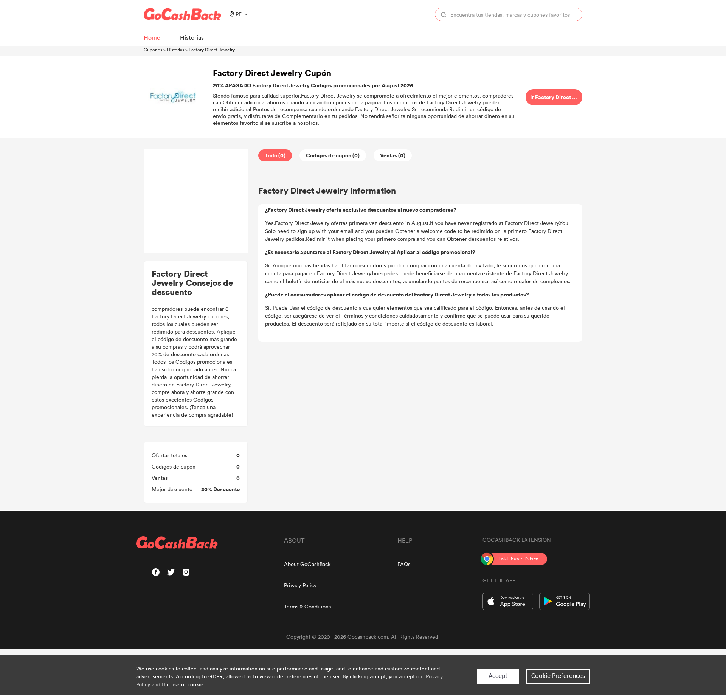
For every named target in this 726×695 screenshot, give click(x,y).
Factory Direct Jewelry (212, 49)
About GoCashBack (307, 564)
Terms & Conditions (307, 606)
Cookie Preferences (558, 676)
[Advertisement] (196, 201)
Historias (175, 49)
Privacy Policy (300, 585)
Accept (498, 676)
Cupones (153, 49)
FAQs (403, 564)
